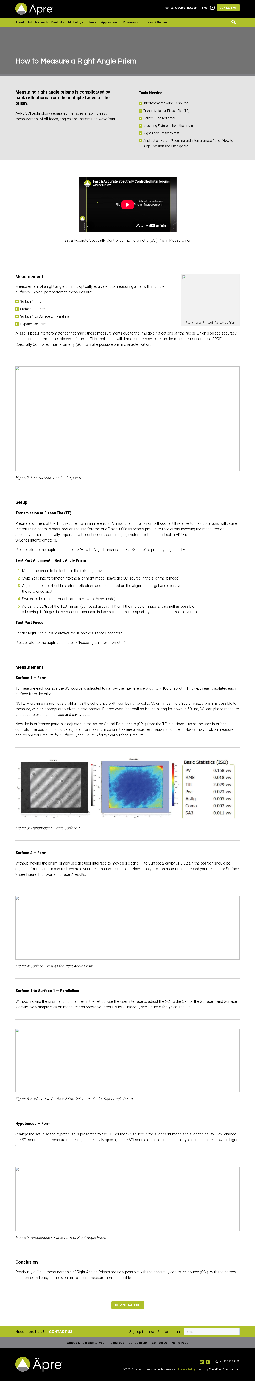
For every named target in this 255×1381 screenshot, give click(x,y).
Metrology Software (82, 22)
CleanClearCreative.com (224, 1369)
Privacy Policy (186, 1369)
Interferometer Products (46, 22)
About (19, 22)
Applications (110, 22)
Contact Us (228, 7)
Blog (205, 7)
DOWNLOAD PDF (127, 1305)
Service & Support (155, 22)
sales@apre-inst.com (184, 7)
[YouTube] (211, 7)
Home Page (180, 1343)
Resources (130, 22)
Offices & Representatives (85, 1343)
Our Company (137, 1343)
